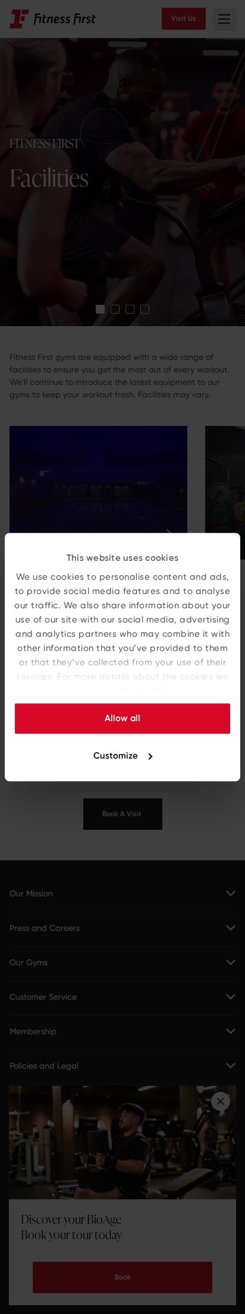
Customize (115, 755)
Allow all (122, 718)
